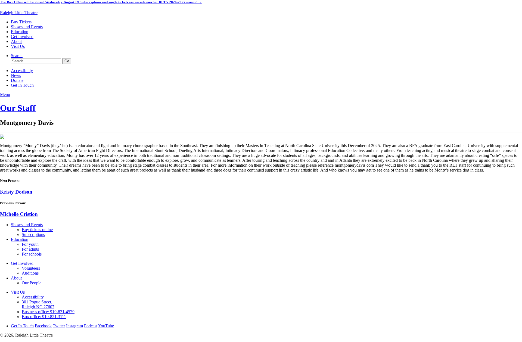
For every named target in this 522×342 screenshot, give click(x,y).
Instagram (74, 326)
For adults (30, 249)
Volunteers (31, 268)
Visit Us (18, 46)
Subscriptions (33, 234)
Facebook (43, 326)
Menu (5, 94)
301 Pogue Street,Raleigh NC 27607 (38, 304)
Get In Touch (22, 85)
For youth (30, 244)
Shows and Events (27, 26)
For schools (32, 254)
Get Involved (22, 36)
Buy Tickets (21, 22)
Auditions (30, 273)
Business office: (48, 311)
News (16, 75)
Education (19, 31)
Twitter (59, 326)
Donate (17, 80)
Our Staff (18, 108)
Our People (31, 283)
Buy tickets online (37, 229)
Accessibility (22, 70)
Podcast (90, 326)
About (16, 41)
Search (17, 55)
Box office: (44, 316)
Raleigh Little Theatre (19, 12)
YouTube (106, 326)
